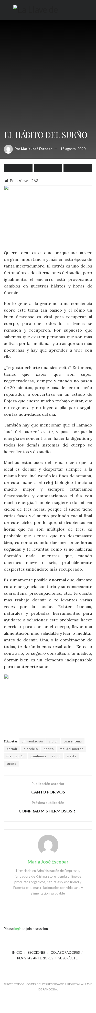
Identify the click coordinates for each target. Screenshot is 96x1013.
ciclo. (53, 741)
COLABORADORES (65, 952)
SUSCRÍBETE (68, 958)
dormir (12, 749)
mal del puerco (71, 749)
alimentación (32, 741)
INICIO (17, 952)
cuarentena (72, 741)
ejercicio (31, 749)
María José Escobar (36, 149)
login (18, 929)
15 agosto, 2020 (73, 149)
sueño (11, 764)
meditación (15, 756)
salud (56, 756)
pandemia (38, 756)
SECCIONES (37, 952)
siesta (71, 756)
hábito (49, 749)
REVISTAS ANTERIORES (35, 958)
